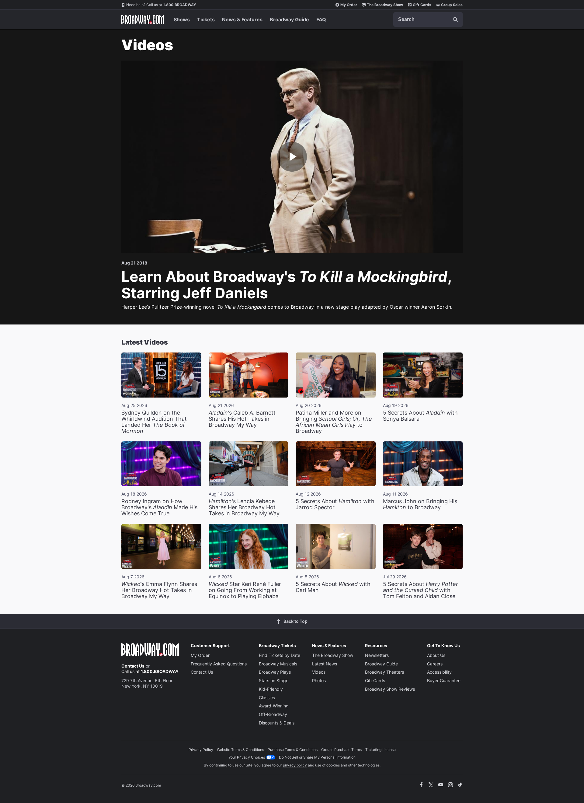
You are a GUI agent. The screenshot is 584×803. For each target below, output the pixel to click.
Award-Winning (274, 705)
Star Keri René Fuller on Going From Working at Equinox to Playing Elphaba (245, 590)
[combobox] (428, 19)
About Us (436, 655)
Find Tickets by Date (279, 655)
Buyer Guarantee (444, 680)
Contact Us (132, 665)
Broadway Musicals (278, 663)
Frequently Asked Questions (219, 663)
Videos (318, 672)
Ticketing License (380, 749)
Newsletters (377, 655)
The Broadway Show (385, 4)
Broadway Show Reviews (390, 689)
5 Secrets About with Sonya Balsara (420, 415)
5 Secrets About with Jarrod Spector (335, 504)
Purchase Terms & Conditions (293, 749)
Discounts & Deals (276, 722)
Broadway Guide (289, 19)
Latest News (324, 663)
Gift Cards (422, 4)
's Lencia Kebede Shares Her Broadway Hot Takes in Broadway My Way (244, 507)
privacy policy (295, 765)
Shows (182, 19)
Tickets (206, 19)
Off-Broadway (273, 714)
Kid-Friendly (271, 689)
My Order (348, 4)
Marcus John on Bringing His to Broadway (420, 504)
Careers (435, 663)
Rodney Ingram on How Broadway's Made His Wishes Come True (159, 507)
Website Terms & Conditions (240, 749)
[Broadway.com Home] (142, 19)
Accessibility (439, 672)
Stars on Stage (273, 680)
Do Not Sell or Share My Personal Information (317, 757)
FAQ (321, 19)
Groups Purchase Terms (341, 749)
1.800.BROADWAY (161, 4)
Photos (319, 680)
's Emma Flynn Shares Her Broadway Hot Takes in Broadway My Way (159, 590)
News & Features (242, 19)
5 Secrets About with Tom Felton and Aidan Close (420, 590)
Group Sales (452, 4)
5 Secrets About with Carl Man (333, 587)
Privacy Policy (201, 749)
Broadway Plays (275, 672)
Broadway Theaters (384, 672)
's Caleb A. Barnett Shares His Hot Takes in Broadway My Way (242, 418)
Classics (267, 697)
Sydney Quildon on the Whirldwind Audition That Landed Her (154, 421)
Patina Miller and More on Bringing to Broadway (334, 421)
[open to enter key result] (455, 19)
